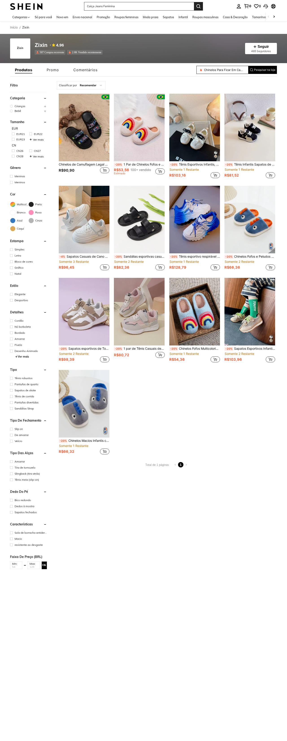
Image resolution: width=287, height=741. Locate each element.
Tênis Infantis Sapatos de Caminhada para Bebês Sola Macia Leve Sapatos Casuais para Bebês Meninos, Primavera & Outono (250, 164)
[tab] (23, 70)
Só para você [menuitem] (43, 17)
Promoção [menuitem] (103, 17)
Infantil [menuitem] (183, 17)
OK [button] (44, 565)
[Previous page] (175, 464)
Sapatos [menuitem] (168, 17)
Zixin (41, 45)
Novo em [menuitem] (62, 17)
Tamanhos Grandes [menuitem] (265, 17)
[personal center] (238, 6)
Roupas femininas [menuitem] (126, 17)
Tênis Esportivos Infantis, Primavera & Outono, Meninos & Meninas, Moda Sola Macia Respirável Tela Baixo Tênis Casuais (195, 164)
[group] (28, 106)
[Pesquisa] (198, 6)
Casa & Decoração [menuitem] (235, 17)
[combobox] (81, 85)
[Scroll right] (274, 17)
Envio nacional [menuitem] (82, 17)
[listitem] (51, 52)
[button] (265, 6)
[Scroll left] (268, 17)
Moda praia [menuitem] (150, 17)
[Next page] (186, 464)
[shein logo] (26, 6)
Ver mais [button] (38, 139)
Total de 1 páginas (157, 465)
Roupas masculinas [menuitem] (205, 17)
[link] (247, 6)
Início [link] (14, 27)
